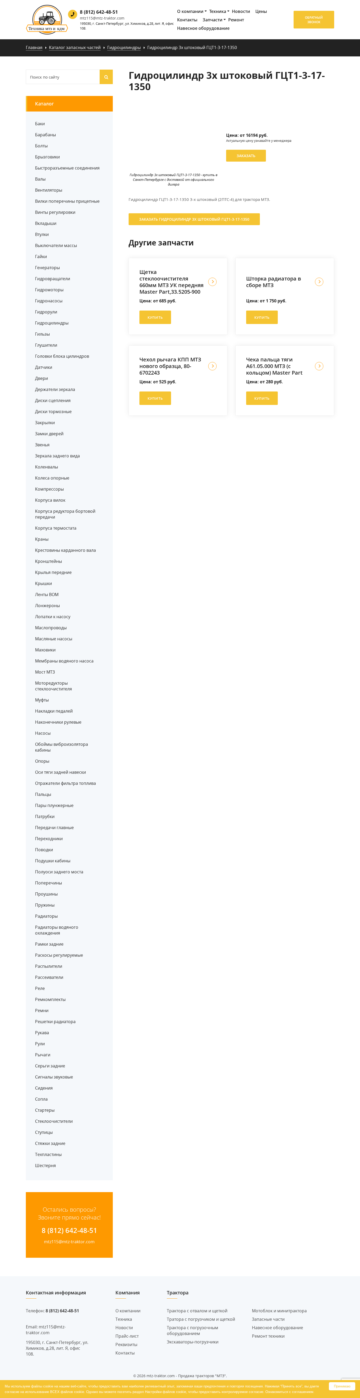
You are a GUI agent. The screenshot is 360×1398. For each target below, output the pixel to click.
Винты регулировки (55, 212)
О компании (190, 11)
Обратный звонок (314, 19)
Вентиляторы (48, 190)
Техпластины (48, 1154)
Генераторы (47, 267)
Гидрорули (46, 312)
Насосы (43, 733)
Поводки (44, 850)
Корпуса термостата (55, 528)
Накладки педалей (54, 711)
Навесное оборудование (203, 28)
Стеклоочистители (54, 1121)
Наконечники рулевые (58, 722)
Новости (241, 11)
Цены (261, 11)
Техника (217, 11)
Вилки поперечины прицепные (67, 201)
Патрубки (45, 816)
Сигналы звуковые (54, 1077)
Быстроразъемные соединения (67, 168)
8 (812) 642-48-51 (99, 12)
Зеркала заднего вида (57, 456)
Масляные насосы (53, 639)
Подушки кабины (52, 861)
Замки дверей (49, 434)
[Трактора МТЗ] (47, 20)
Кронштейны (48, 561)
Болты (41, 146)
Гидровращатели (52, 279)
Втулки (42, 234)
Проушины (46, 894)
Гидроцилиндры (52, 323)
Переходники (49, 838)
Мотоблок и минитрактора (279, 1311)
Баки (40, 124)
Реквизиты (126, 1344)
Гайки (41, 256)
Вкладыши (45, 223)
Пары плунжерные (54, 805)
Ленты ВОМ (47, 594)
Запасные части (268, 1319)
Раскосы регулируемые (59, 955)
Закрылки (45, 422)
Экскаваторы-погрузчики (192, 1342)
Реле (40, 988)
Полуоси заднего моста (59, 872)
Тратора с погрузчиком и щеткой (201, 1319)
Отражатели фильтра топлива (65, 783)
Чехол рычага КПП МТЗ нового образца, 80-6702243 (170, 366)
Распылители (48, 966)
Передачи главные (54, 827)
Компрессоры (49, 489)
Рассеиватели (49, 977)
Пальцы (43, 794)
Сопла (41, 1099)
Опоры (42, 761)
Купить (155, 317)
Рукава (42, 1033)
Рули (40, 1044)
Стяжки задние (50, 1143)
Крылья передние (53, 572)
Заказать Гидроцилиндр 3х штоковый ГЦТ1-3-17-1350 (194, 219)
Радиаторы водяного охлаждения (56, 930)
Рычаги (42, 1055)
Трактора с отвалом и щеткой (197, 1311)
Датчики (43, 367)
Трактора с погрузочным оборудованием (192, 1330)
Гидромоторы (49, 290)
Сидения (44, 1088)
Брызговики (47, 157)
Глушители (46, 345)
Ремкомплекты (50, 999)
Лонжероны (47, 605)
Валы (40, 179)
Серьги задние (50, 1066)
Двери (41, 378)
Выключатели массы (56, 245)
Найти (106, 77)
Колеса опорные (52, 478)
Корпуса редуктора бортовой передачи (65, 514)
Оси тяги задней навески (60, 772)
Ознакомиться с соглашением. (289, 1392)
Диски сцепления (53, 400)
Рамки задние (49, 944)
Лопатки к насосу (52, 617)
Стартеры (45, 1110)
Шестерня (45, 1165)
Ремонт (236, 20)
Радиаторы (46, 916)
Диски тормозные (53, 411)
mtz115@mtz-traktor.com (102, 18)
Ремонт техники (268, 1336)
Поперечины (48, 883)
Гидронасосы (48, 301)
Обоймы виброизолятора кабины (61, 747)
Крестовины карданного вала (65, 550)
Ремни (41, 1010)
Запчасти (212, 20)
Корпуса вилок (50, 500)
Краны (41, 539)
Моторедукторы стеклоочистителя (53, 686)
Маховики (45, 650)
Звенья (42, 445)
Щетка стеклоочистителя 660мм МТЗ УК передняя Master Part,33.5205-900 (171, 282)
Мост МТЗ (45, 672)
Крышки (43, 583)
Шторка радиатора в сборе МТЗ (273, 281)
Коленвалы (46, 467)
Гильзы (42, 334)
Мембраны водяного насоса (64, 661)
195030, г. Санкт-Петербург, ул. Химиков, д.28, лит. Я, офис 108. (127, 26)
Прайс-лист (127, 1336)
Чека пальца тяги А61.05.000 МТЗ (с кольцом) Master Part (274, 366)
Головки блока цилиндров (62, 356)
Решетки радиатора (55, 1021)
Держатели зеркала (55, 389)
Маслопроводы (51, 628)
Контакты (187, 20)
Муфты (42, 700)
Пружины (45, 905)
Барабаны (45, 135)
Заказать (246, 155)
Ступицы (44, 1132)
